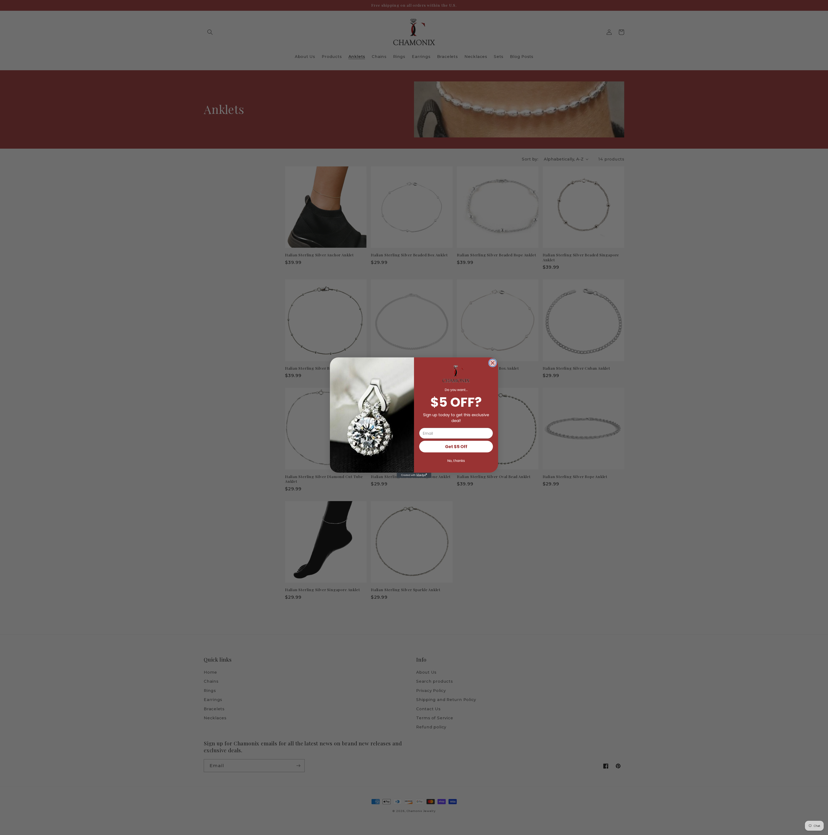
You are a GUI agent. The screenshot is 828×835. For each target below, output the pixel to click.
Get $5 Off (456, 447)
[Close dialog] (492, 363)
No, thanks (456, 460)
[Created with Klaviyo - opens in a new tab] (414, 475)
